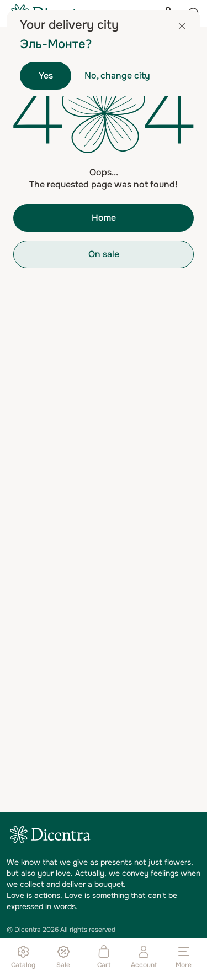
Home (104, 217)
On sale (103, 254)
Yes (46, 75)
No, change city (117, 75)
